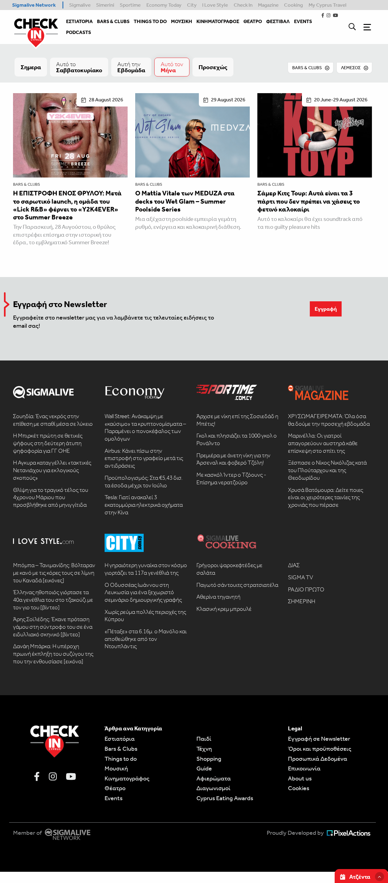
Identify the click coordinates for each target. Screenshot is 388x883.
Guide (204, 768)
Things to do (121, 758)
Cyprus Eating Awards (224, 798)
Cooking (293, 5)
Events (113, 798)
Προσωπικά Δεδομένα (317, 758)
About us (300, 778)
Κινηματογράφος (127, 778)
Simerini (105, 5)
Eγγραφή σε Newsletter (319, 738)
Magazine (268, 5)
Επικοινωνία (304, 768)
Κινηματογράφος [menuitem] (217, 21)
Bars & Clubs (26, 184)
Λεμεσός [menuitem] (351, 67)
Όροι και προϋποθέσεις (319, 748)
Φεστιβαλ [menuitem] (278, 21)
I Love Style (215, 5)
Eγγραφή (326, 309)
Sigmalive (80, 5)
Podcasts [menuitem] (78, 32)
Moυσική (116, 768)
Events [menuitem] (303, 21)
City (192, 5)
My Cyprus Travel (327, 5)
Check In (243, 5)
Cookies (298, 788)
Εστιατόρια (120, 738)
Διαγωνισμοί (213, 788)
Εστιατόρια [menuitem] (79, 21)
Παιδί (203, 738)
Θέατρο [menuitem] (252, 21)
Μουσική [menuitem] (181, 21)
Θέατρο (115, 788)
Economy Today (164, 5)
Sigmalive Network (34, 5)
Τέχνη (204, 748)
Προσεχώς (213, 67)
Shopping (208, 758)
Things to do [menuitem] (150, 21)
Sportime (130, 5)
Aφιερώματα (213, 778)
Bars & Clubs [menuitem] (113, 21)
